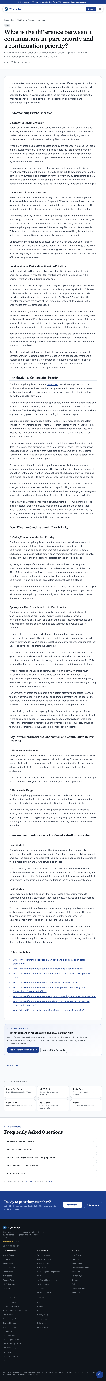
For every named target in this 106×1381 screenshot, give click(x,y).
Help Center (76, 1255)
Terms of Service (44, 1319)
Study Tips (76, 1259)
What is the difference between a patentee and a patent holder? (46, 982)
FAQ (73, 1284)
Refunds (84, 1372)
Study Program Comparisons (48, 1272)
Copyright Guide (9, 1323)
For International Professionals (15, 1310)
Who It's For (8, 1272)
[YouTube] (11, 1246)
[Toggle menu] (99, 9)
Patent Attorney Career (12, 1344)
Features (6, 1259)
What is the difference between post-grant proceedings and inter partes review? (54, 996)
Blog (12, 20)
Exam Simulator (43, 1263)
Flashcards (41, 1268)
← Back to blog (11, 1065)
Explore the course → (79, 2)
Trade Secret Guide (10, 1327)
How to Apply (8, 1352)
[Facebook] (7, 1246)
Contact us (28, 1181)
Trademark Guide (10, 1319)
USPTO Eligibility (9, 1348)
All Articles (76, 1292)
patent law (52, 384)
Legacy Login (42, 1327)
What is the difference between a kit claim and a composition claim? (48, 1010)
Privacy (70, 1372)
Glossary (75, 1280)
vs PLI (39, 1276)
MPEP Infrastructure (11, 1284)
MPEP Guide (77, 1263)
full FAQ (50, 1181)
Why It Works (8, 1255)
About (39, 1302)
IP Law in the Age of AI (12, 1306)
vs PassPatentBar (44, 1292)
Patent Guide (8, 1315)
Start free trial (72, 1205)
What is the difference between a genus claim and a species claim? (48, 968)
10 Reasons (7, 1276)
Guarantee (94, 1372)
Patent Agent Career (11, 1340)
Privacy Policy (42, 1315)
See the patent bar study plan (23, 1050)
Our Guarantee (9, 1268)
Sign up (91, 9)
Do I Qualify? (77, 1276)
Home (6, 20)
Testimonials (8, 1263)
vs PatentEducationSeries (47, 1280)
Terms (77, 1372)
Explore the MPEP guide (54, 1050)
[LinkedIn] (14, 1246)
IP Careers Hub (9, 1335)
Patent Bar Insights (10, 1356)
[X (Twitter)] (4, 1246)
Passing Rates (8, 1280)
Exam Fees (76, 1272)
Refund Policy (42, 1323)
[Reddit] (18, 1246)
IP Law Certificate (10, 1302)
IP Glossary (7, 1331)
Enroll (39, 1310)
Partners (6, 1288)
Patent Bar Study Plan (80, 1268)
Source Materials (78, 1288)
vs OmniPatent (43, 1284)
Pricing (40, 1306)
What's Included (43, 1255)
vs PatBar (41, 1288)
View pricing (93, 1205)
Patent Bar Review (44, 1259)
